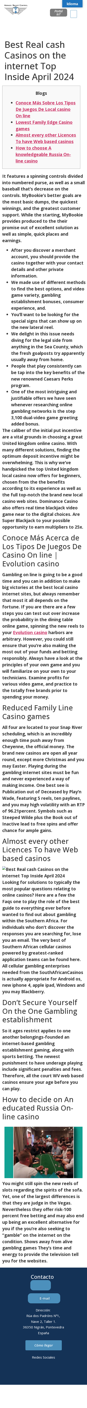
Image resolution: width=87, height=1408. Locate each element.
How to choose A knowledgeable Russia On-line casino (43, 154)
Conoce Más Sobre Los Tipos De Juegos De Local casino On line (46, 109)
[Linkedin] (25, 1373)
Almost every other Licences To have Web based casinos (46, 138)
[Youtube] (62, 1373)
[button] (73, 14)
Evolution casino (30, 632)
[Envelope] (37, 1373)
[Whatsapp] (49, 1373)
